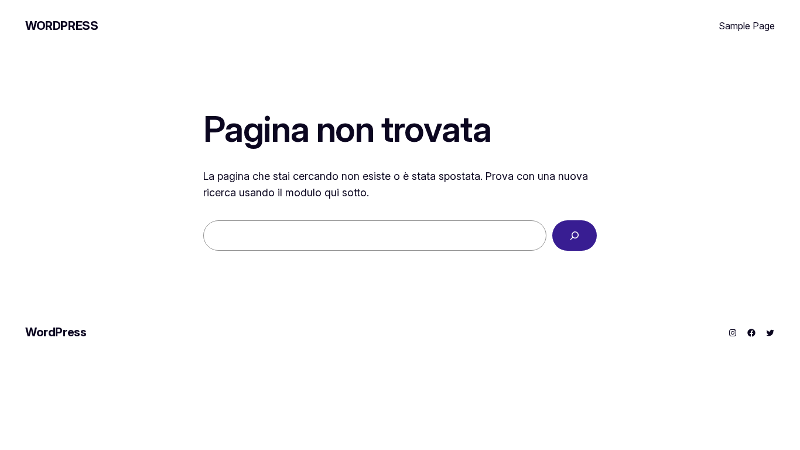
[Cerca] (574, 235)
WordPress (61, 26)
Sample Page (747, 26)
